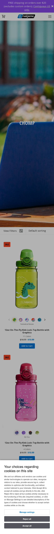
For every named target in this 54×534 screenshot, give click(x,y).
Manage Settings (27, 512)
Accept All (27, 525)
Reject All (27, 519)
